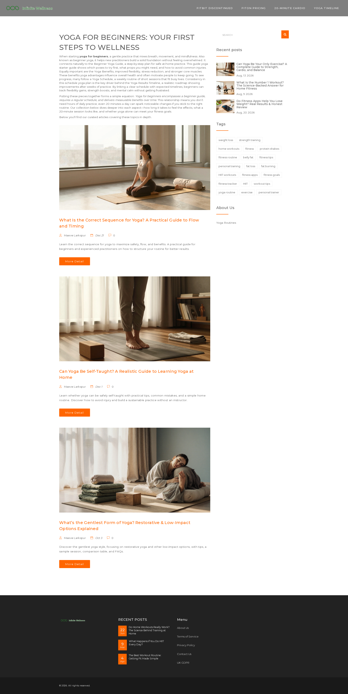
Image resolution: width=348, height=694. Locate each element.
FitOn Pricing (253, 8)
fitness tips (266, 157)
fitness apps (250, 174)
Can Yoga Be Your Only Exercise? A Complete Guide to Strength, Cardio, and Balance (261, 67)
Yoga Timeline (326, 8)
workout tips (262, 183)
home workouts (229, 148)
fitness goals (272, 174)
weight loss (226, 140)
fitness (249, 148)
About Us (183, 627)
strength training (249, 140)
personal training (229, 166)
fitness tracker (228, 183)
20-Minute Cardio (289, 8)
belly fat (248, 157)
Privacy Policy (186, 645)
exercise (247, 192)
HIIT (245, 183)
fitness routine (228, 157)
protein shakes (269, 148)
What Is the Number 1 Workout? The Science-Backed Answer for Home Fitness (260, 86)
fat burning (268, 166)
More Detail (74, 261)
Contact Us (184, 654)
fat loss (250, 166)
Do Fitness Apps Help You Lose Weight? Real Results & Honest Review (259, 104)
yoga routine (227, 192)
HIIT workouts (227, 174)
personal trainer (269, 192)
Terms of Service (188, 636)
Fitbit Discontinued (215, 8)
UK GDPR (183, 662)
